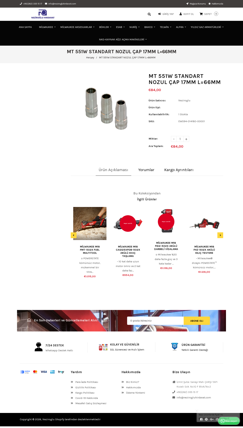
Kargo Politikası (85, 392)
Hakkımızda (217, 3)
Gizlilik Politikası (85, 387)
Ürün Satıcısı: (157, 100)
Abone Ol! (196, 320)
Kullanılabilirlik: (159, 114)
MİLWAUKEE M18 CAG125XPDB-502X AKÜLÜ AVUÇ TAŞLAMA (128, 251)
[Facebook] (201, 419)
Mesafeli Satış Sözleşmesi (90, 403)
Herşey (90, 57)
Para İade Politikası (86, 382)
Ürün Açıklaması (113, 169)
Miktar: (153, 138)
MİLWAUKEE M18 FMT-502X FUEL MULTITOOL (90, 249)
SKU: (151, 121)
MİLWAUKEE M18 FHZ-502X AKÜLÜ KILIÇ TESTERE (204, 249)
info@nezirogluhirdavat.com (62, 3)
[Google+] (211, 419)
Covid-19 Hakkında (86, 398)
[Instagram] (217, 419)
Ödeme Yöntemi (135, 392)
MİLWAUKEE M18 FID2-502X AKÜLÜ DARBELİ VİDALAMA (166, 246)
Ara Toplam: (156, 146)
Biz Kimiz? (132, 382)
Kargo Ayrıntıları (179, 169)
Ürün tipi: (155, 107)
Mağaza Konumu (197, 3)
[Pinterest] (206, 419)
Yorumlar (146, 169)
